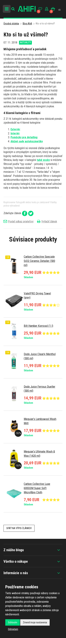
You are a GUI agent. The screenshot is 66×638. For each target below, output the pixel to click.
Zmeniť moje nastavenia (35, 622)
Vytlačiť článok (49, 221)
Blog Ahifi (27, 23)
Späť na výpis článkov (19, 528)
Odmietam (13, 629)
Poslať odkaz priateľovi (20, 221)
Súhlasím (12, 622)
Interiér (15, 133)
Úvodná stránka (11, 23)
